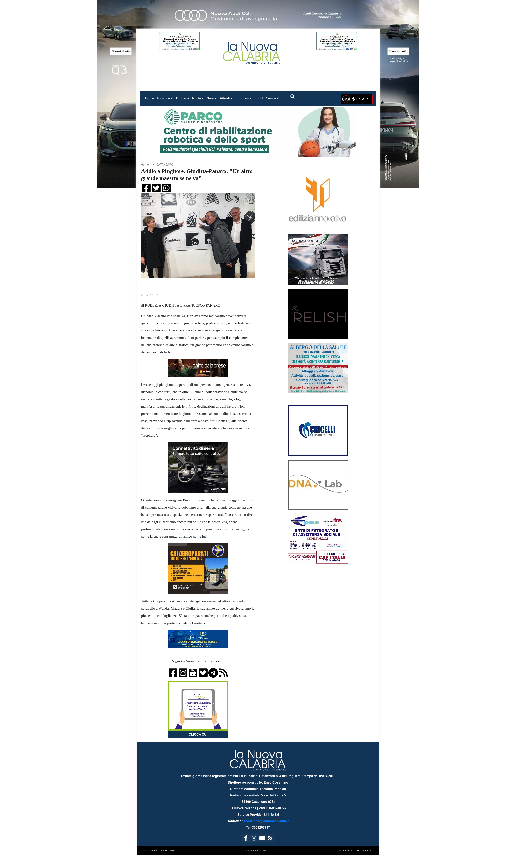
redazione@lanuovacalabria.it (266, 821)
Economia (243, 98)
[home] (252, 51)
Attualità (226, 98)
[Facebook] (246, 839)
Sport (258, 98)
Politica (198, 98)
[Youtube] (262, 839)
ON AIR (361, 99)
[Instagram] (254, 839)
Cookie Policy (344, 850)
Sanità (211, 98)
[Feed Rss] (270, 839)
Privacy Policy (363, 850)
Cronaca (182, 98)
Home (150, 98)
